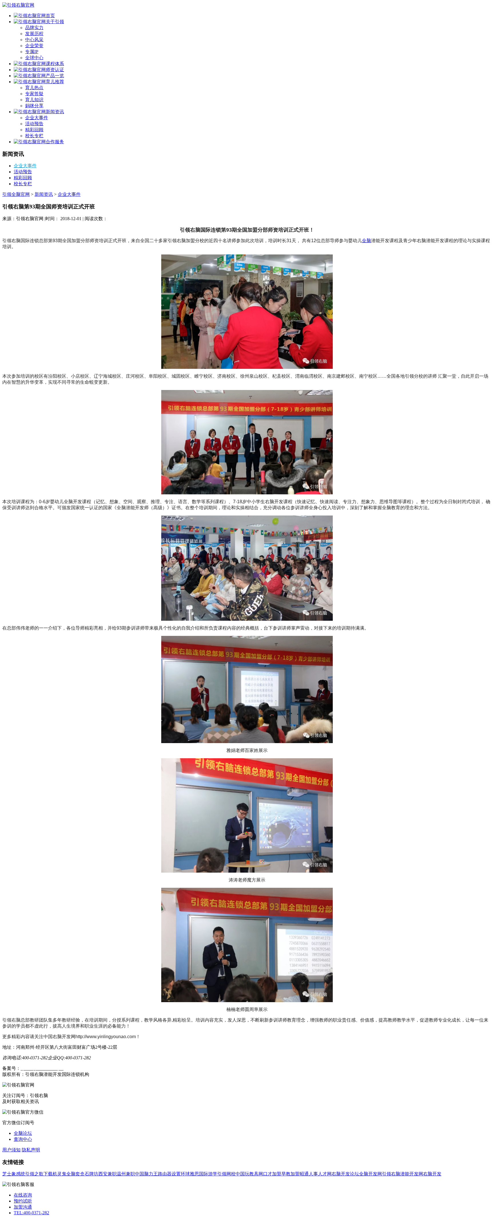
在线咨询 (23, 1195)
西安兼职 (107, 1173)
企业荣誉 (34, 45)
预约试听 (23, 1201)
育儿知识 (34, 99)
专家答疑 (34, 93)
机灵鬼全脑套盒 (69, 1173)
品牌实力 (34, 27)
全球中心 (34, 57)
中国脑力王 (146, 1173)
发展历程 (34, 33)
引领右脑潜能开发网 (402, 1173)
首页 (50, 15)
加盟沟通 (23, 1207)
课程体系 (55, 63)
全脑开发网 (370, 1173)
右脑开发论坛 (345, 1173)
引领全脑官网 (16, 194)
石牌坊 (91, 1173)
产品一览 (55, 75)
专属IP (31, 51)
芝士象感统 (13, 1173)
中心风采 (34, 39)
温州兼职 (126, 1173)
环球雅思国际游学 (199, 1173)
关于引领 (55, 21)
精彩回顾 (34, 129)
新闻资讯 (55, 111)
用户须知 (11, 1149)
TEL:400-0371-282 (31, 1212)
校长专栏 (34, 135)
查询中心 (23, 1139)
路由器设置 (169, 1173)
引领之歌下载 (39, 1173)
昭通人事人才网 (316, 1173)
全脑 (366, 240)
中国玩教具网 (249, 1173)
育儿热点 (34, 87)
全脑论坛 (23, 1133)
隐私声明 (31, 1149)
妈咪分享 (34, 105)
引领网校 (226, 1173)
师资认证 (55, 69)
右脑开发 (432, 1173)
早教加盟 (290, 1173)
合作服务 (55, 141)
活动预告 (34, 123)
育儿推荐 (55, 81)
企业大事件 (36, 117)
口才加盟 (272, 1173)
